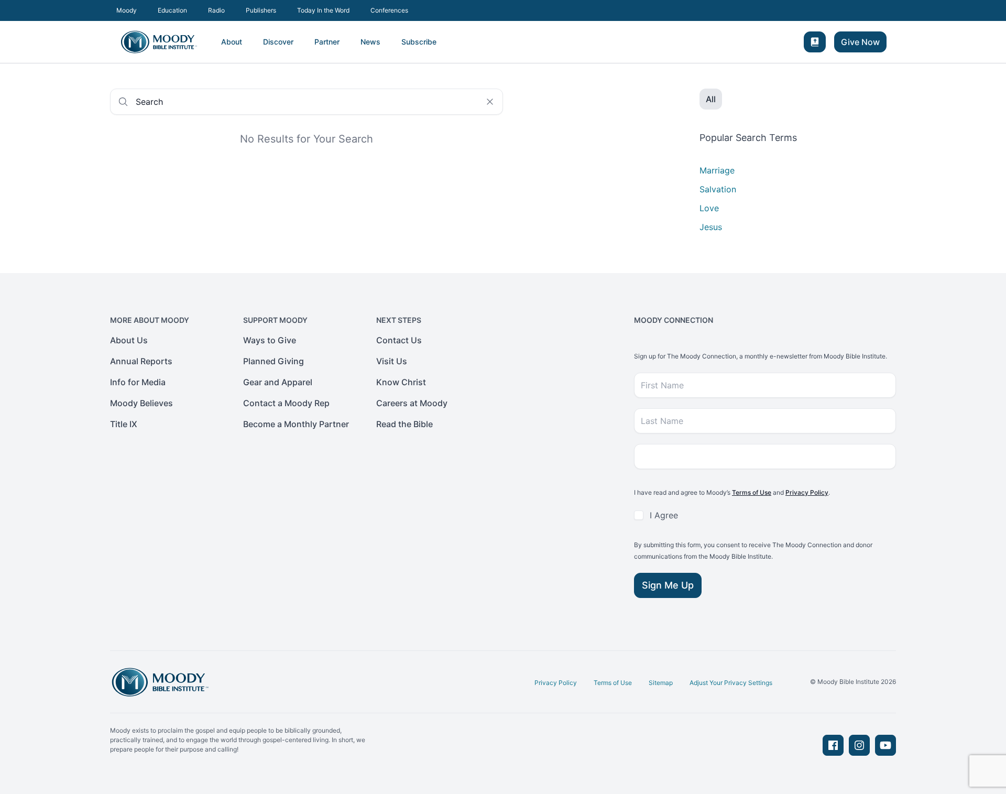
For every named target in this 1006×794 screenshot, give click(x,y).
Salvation (717, 189)
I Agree (664, 515)
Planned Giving (273, 361)
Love (709, 208)
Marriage (717, 170)
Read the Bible (404, 424)
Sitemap (661, 683)
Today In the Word (323, 10)
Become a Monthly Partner (296, 424)
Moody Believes (141, 403)
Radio (216, 10)
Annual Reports (141, 361)
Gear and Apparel (277, 382)
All (711, 99)
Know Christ (401, 382)
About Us (129, 340)
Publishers (261, 10)
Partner (327, 41)
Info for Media (138, 382)
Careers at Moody (411, 403)
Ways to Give (269, 340)
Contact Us (399, 340)
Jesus (710, 227)
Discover (278, 41)
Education (172, 10)
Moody (126, 10)
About (231, 41)
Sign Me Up (668, 585)
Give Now (860, 42)
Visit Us (391, 361)
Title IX (123, 424)
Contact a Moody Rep (286, 403)
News (370, 41)
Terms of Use (751, 492)
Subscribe (418, 41)
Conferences (389, 10)
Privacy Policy (806, 492)
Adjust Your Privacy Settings (731, 683)
